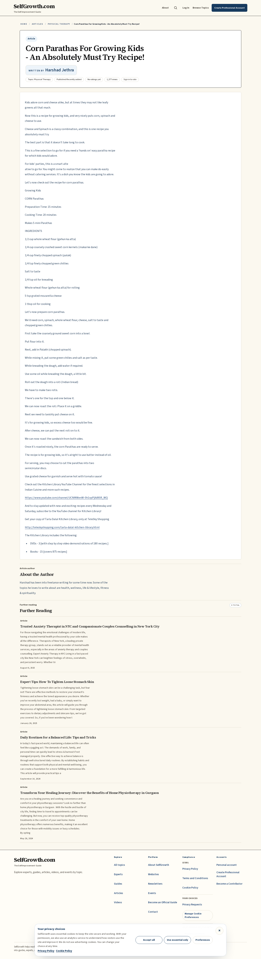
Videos (118, 902)
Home (23, 24)
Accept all (149, 940)
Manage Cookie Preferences (193, 915)
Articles (37, 24)
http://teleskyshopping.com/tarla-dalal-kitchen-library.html (62, 527)
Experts (118, 874)
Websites (153, 874)
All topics (119, 865)
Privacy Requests (192, 904)
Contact (153, 912)
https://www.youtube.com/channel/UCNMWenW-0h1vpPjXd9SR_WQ (66, 498)
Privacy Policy (190, 869)
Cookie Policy (190, 888)
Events (152, 893)
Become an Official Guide (162, 902)
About (165, 7)
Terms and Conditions (195, 878)
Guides (118, 884)
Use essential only (177, 940)
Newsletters (155, 884)
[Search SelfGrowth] (176, 8)
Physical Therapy (59, 24)
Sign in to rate (130, 79)
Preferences (202, 940)
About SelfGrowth (158, 865)
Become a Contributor (229, 884)
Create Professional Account (227, 874)
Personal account (226, 865)
